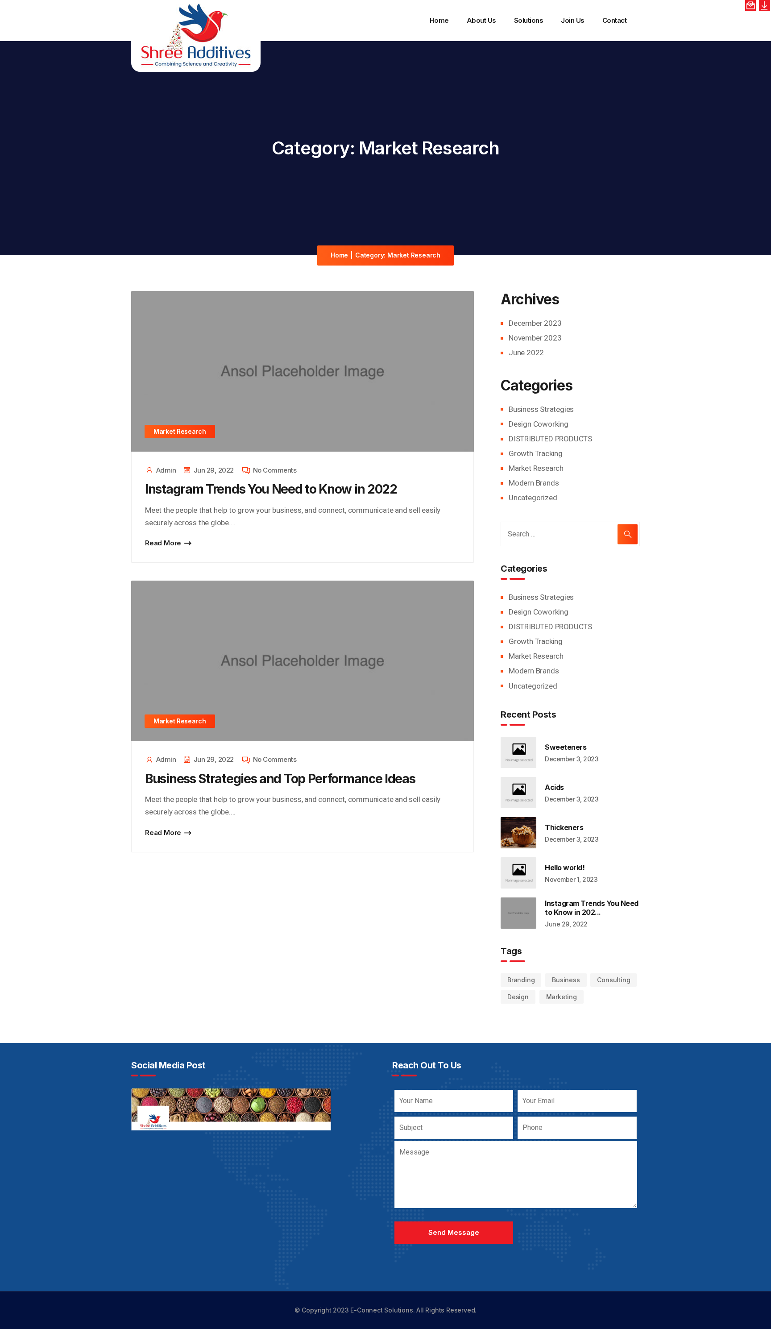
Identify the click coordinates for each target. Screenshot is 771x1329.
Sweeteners (565, 747)
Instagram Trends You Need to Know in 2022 (271, 489)
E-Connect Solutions (381, 1310)
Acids (554, 787)
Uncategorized (533, 497)
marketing (561, 997)
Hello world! (564, 867)
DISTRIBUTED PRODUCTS (550, 438)
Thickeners (564, 827)
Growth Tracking (536, 453)
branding (521, 980)
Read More (163, 543)
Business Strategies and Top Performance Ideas (280, 778)
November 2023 (535, 337)
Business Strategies (541, 409)
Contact (614, 20)
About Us (481, 20)
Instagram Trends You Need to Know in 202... (591, 908)
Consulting (613, 980)
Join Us (572, 20)
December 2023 (535, 323)
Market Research (179, 431)
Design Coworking (538, 423)
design (518, 997)
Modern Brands (534, 482)
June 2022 (526, 352)
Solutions (528, 20)
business (566, 980)
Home (439, 20)
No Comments (274, 470)
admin (166, 470)
